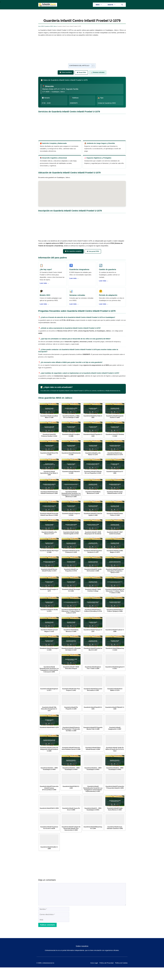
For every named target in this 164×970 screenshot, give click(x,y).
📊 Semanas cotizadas (97, 72)
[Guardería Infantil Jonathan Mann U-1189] (49, 408)
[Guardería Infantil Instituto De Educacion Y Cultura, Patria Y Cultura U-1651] (114, 582)
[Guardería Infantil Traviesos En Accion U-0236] (49, 819)
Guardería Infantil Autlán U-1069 (49, 847)
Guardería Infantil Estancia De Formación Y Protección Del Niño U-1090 (71, 729)
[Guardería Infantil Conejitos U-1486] (71, 427)
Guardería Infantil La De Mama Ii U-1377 (49, 532)
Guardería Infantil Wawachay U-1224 (115, 649)
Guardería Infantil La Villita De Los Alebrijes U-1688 (71, 416)
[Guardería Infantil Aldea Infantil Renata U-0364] (92, 740)
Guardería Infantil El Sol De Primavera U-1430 (71, 551)
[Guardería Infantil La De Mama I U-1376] (92, 445)
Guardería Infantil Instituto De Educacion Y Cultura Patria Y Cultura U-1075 (71, 611)
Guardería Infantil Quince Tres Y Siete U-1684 (93, 667)
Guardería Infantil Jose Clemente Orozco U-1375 (115, 453)
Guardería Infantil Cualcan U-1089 (114, 630)
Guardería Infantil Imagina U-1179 (49, 590)
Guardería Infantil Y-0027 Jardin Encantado (115, 532)
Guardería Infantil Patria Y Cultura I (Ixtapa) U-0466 (115, 610)
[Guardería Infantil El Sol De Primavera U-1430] (71, 543)
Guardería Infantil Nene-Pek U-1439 (49, 453)
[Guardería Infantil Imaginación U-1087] (114, 720)
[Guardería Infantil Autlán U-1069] (49, 839)
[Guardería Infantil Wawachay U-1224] (114, 641)
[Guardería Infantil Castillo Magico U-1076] (114, 543)
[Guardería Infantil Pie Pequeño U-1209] (71, 699)
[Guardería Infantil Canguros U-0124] (71, 506)
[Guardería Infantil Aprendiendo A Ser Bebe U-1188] (49, 464)
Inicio (39, 26)
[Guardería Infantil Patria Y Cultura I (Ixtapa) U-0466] (114, 602)
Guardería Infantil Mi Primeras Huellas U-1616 (49, 435)
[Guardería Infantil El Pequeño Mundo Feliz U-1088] (92, 720)
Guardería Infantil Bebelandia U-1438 (71, 453)
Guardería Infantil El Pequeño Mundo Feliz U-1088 (92, 728)
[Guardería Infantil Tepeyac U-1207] (92, 622)
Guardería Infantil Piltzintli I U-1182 (114, 708)
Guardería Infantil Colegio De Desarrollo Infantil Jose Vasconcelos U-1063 (71, 828)
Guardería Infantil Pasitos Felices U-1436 (115, 514)
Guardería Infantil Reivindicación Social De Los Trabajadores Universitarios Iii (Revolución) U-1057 (92, 789)
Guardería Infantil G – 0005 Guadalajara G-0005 (49, 768)
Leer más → (44, 283)
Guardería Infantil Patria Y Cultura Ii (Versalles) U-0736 (93, 610)
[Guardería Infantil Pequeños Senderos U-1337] (92, 543)
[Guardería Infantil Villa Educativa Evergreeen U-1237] (49, 699)
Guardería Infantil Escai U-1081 (114, 472)
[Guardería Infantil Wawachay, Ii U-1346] (92, 819)
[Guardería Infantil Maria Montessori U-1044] (92, 484)
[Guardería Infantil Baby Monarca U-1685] (71, 622)
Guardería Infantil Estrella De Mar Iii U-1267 (93, 649)
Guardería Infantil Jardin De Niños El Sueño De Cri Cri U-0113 (115, 749)
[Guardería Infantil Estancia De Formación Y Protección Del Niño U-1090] (71, 720)
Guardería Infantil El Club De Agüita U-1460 (93, 514)
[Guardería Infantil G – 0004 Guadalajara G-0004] (71, 760)
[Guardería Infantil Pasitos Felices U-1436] (114, 506)
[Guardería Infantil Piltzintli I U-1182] (114, 699)
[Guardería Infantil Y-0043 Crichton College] (92, 582)
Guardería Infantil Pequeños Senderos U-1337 (93, 551)
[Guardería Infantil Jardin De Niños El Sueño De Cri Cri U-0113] (114, 740)
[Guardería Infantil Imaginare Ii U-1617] (114, 659)
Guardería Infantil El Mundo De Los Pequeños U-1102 (93, 472)
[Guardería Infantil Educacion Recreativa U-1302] (92, 681)
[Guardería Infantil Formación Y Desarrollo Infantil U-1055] (114, 779)
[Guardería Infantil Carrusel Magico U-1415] (49, 622)
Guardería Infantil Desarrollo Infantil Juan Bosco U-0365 (49, 514)
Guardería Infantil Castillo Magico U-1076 (115, 551)
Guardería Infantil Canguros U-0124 (71, 514)
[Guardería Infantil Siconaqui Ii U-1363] (71, 582)
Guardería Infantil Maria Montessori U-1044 (93, 492)
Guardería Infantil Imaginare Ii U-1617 (114, 667)
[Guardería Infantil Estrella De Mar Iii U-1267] (92, 641)
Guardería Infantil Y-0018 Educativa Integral (71, 667)
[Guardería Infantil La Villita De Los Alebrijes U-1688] (71, 408)
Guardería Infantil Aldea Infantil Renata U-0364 (93, 748)
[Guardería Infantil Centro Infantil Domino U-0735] (114, 484)
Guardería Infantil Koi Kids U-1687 (93, 416)
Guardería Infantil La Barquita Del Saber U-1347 (71, 649)
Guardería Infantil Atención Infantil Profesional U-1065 (49, 492)
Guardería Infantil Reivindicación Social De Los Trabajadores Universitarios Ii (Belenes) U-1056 (71, 494)
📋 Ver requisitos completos (73, 251)
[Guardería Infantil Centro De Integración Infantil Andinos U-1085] (49, 740)
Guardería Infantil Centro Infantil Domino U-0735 (115, 492)
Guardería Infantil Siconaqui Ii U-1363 (71, 590)
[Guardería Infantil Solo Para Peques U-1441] (71, 681)
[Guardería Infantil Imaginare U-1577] (49, 681)
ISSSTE (110, 5)
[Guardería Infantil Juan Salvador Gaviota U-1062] (114, 819)
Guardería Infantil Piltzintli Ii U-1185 (71, 472)
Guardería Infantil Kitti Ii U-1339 (71, 787)
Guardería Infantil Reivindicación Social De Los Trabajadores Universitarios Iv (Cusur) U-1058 (49, 669)
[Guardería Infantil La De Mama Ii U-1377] (49, 524)
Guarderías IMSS (48, 26)
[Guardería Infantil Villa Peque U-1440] (49, 543)
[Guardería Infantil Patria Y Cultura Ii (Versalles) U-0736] (92, 602)
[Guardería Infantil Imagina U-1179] (49, 582)
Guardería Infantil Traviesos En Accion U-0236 (49, 827)
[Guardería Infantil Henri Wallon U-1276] (114, 681)
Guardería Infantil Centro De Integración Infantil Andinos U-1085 (49, 749)
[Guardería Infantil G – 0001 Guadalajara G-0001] (92, 800)
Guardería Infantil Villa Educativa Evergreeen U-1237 (49, 709)
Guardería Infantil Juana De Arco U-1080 (71, 809)
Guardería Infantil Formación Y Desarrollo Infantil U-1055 (115, 787)
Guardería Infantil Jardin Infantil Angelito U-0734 (71, 532)
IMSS (98, 5)
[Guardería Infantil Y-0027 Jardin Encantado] (114, 524)
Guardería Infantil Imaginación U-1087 (114, 728)
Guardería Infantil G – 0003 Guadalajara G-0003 (92, 768)
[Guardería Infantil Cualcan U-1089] (114, 622)
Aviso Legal (94, 963)
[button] (122, 5)
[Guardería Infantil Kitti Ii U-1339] (71, 779)
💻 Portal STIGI (81, 72)
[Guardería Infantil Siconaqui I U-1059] (49, 641)
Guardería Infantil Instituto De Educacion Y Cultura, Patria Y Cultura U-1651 (114, 591)
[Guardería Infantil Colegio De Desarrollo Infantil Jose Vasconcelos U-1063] (71, 819)
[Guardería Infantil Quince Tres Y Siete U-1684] (92, 659)
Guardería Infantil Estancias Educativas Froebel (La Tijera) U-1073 (115, 571)
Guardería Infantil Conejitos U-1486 (71, 435)
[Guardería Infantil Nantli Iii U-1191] (92, 699)
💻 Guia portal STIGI (93, 251)
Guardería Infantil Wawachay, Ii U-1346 (93, 827)
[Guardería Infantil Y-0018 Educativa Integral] (71, 659)
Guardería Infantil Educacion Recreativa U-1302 (93, 689)
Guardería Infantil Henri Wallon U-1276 (114, 689)
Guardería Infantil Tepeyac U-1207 (93, 630)
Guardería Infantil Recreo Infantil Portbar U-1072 (49, 570)
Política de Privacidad (106, 963)
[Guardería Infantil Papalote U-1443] (92, 427)
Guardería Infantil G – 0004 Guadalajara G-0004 (71, 768)
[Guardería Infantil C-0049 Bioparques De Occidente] (92, 524)
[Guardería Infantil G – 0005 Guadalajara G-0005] (49, 760)
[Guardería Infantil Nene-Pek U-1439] (49, 445)
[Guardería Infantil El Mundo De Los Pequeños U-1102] (92, 464)
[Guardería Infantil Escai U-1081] (114, 464)
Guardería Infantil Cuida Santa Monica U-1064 (114, 809)
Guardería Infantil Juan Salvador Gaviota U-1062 (115, 827)
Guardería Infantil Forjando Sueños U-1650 (115, 416)
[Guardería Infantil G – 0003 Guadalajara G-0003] (92, 760)
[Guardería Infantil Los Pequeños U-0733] (71, 561)
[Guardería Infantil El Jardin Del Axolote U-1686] (92, 561)
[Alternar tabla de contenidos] (92, 65)
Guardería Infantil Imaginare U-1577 (49, 689)
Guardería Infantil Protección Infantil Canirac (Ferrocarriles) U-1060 (49, 788)
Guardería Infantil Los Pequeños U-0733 (71, 570)
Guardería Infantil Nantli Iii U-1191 (93, 708)
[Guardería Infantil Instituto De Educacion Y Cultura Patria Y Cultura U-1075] (71, 602)
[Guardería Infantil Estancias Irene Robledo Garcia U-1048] (71, 740)
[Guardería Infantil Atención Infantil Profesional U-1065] (49, 484)
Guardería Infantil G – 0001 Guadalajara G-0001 (92, 809)
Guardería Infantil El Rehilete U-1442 (115, 435)
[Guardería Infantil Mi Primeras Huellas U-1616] (49, 427)
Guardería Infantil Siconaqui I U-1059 (49, 649)
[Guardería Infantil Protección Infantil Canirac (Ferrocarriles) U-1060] (49, 779)
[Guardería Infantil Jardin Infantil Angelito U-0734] (71, 524)
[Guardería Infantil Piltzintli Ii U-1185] (71, 464)
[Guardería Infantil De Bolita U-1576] (49, 602)
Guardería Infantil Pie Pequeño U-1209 (71, 708)
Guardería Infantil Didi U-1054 (49, 808)
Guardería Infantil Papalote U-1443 (92, 435)
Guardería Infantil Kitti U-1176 (49, 727)
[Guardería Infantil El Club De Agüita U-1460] (92, 506)
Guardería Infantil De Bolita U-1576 (49, 610)
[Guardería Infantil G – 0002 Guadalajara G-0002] (114, 760)
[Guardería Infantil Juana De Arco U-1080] (71, 800)
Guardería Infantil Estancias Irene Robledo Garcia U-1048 (71, 748)
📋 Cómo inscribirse (66, 72)
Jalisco (55, 26)
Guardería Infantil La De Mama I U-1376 (93, 453)
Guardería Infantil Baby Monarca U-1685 (71, 630)
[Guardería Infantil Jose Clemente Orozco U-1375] (114, 445)
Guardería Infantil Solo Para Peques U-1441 (71, 689)
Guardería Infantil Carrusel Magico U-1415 (49, 630)
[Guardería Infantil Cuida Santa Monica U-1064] (114, 800)
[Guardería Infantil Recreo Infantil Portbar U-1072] (49, 561)
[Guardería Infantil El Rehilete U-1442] (114, 427)
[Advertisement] (82, 51)
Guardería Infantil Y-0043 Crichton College (93, 590)
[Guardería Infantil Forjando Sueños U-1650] (114, 408)
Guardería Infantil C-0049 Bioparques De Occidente (93, 532)
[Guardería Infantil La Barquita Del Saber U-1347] (71, 641)
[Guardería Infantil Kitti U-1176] (49, 720)
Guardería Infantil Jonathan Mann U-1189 (49, 416)
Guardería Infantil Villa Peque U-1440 (49, 551)
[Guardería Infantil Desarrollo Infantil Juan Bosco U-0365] (49, 506)
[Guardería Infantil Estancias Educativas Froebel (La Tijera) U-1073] (114, 561)
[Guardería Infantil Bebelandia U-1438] (71, 445)
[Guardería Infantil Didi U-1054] (49, 800)
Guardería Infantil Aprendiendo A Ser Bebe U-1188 (49, 473)
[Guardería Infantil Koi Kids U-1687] (92, 408)
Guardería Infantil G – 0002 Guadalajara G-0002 (114, 768)
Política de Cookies (121, 963)
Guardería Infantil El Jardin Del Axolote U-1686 (93, 570)
